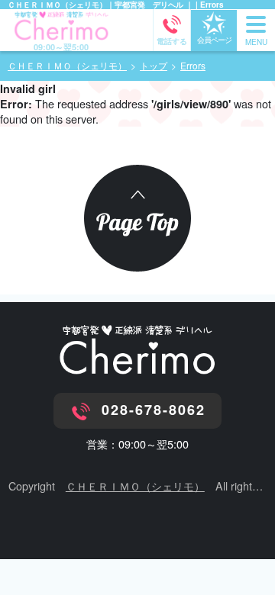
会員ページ (214, 39)
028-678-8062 (153, 410)
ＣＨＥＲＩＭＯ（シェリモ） (135, 486)
